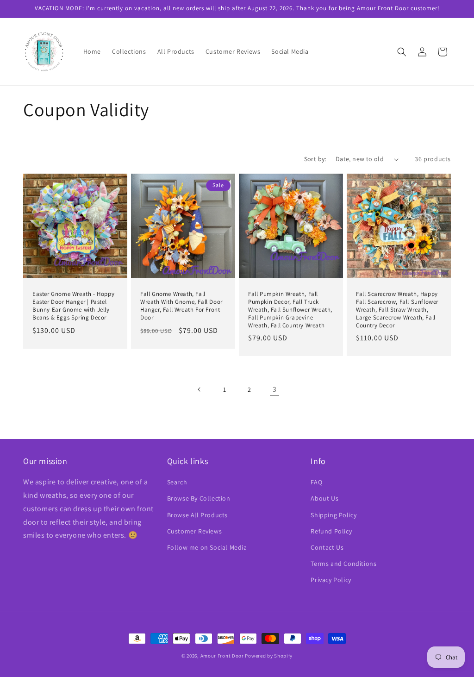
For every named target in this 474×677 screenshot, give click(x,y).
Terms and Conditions (343, 563)
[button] (402, 52)
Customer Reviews (194, 531)
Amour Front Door (222, 655)
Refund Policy (331, 531)
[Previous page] (199, 389)
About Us (324, 498)
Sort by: (315, 159)
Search (177, 482)
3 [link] (275, 389)
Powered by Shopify (269, 655)
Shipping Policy (333, 515)
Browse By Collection (199, 498)
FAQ (316, 482)
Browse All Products (197, 515)
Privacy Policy (331, 580)
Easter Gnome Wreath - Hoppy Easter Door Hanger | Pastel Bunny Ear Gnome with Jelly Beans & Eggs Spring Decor (73, 305)
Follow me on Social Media (207, 547)
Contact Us (327, 547)
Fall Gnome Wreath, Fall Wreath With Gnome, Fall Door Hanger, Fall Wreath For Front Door (181, 305)
